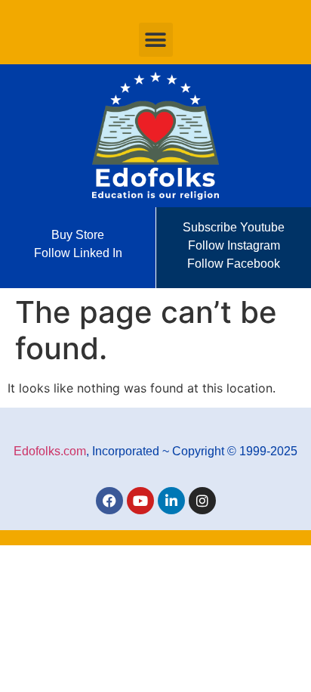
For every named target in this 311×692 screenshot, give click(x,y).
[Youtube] (140, 500)
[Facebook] (109, 500)
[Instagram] (202, 500)
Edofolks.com (50, 451)
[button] (156, 40)
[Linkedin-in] (171, 500)
